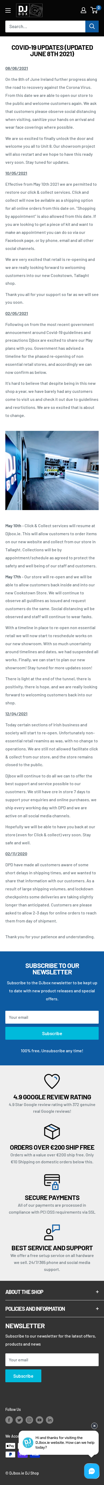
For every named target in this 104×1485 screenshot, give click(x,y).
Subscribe (52, 1033)
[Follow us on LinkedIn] (49, 1420)
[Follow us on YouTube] (39, 1420)
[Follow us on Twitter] (19, 1420)
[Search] (92, 26)
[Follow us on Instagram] (29, 1420)
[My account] (83, 10)
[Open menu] (8, 10)
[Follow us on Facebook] (9, 1420)
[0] (94, 10)
